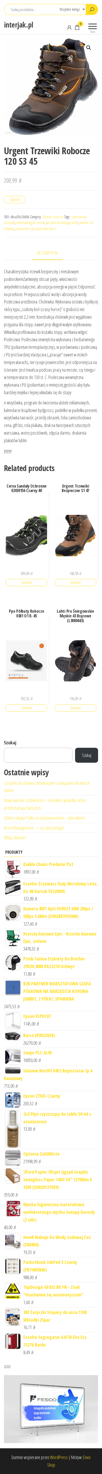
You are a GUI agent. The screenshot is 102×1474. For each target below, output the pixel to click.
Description (47, 253)
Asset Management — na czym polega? (34, 828)
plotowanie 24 (24, 228)
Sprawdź (14, 199)
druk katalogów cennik (30, 222)
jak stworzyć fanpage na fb (62, 222)
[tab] (51, 253)
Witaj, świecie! (15, 837)
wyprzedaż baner (45, 228)
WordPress (59, 1457)
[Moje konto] (69, 27)
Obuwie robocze (53, 216)
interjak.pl (18, 25)
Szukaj (10, 742)
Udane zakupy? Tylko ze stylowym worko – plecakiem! (44, 818)
